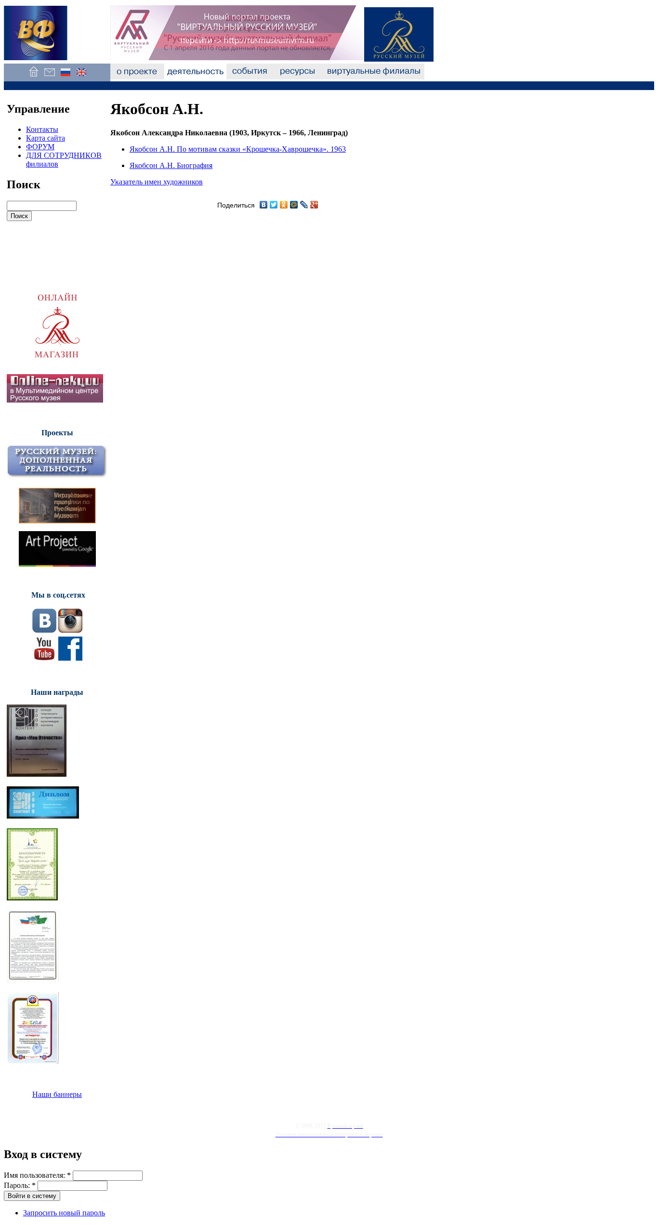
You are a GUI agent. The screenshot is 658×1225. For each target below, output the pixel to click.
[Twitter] (274, 204)
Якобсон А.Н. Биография (171, 165)
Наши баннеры (57, 1094)
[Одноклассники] (284, 204)
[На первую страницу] (33, 77)
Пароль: (20, 1185)
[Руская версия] (65, 77)
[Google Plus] (314, 204)
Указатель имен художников (156, 182)
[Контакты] (49, 77)
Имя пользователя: (37, 1175)
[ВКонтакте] (264, 204)
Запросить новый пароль (64, 1213)
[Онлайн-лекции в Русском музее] (55, 400)
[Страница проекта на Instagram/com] (70, 630)
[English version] (81, 77)
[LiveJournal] (304, 204)
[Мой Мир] (294, 204)
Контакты (42, 129)
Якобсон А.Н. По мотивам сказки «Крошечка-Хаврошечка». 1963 (238, 149)
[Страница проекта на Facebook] (70, 658)
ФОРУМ (40, 147)
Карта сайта (45, 138)
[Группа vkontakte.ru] (44, 630)
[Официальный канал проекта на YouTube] (44, 658)
